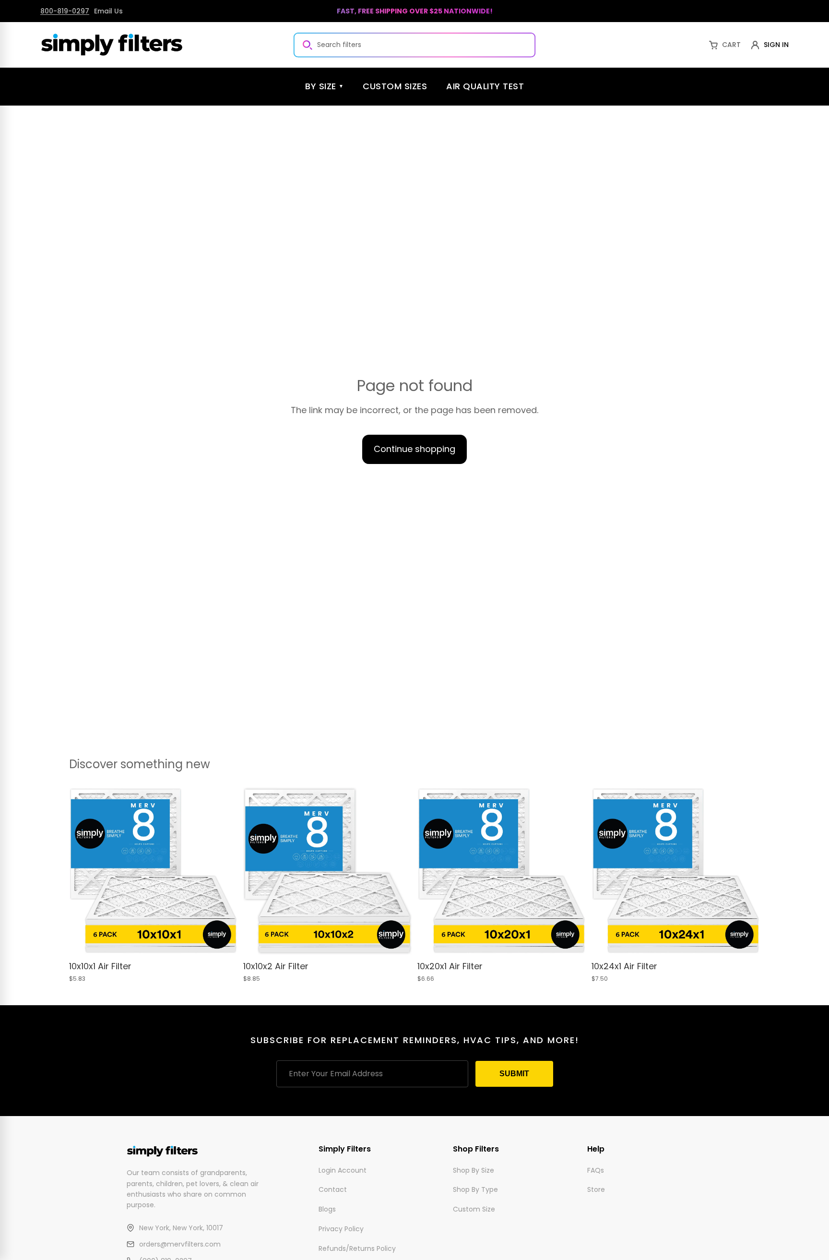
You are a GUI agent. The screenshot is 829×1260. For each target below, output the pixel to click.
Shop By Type (475, 1189)
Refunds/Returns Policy (357, 1248)
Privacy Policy (341, 1229)
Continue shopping (414, 449)
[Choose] (222, 941)
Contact (333, 1189)
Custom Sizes (395, 86)
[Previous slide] (83, 871)
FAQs (595, 1170)
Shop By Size (473, 1170)
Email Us (108, 11)
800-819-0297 (64, 11)
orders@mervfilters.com (180, 1244)
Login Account (343, 1170)
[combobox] (414, 45)
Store (596, 1189)
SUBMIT (514, 1074)
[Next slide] (223, 871)
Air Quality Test (485, 86)
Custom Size (474, 1209)
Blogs (327, 1209)
